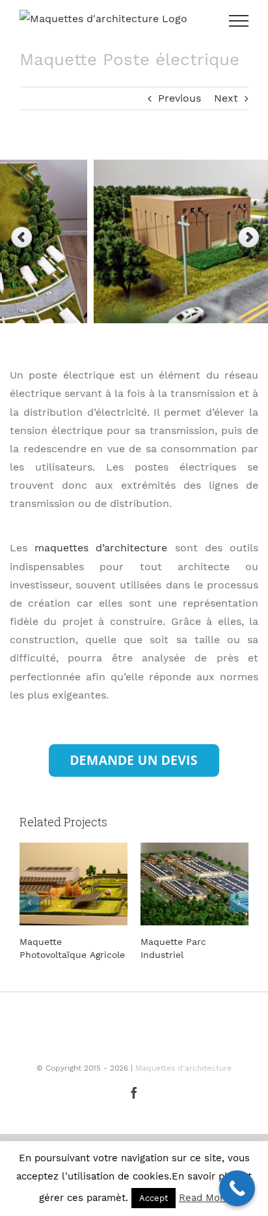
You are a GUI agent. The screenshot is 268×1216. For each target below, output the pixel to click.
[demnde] (134, 749)
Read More (204, 1198)
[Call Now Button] (237, 1188)
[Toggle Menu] (238, 21)
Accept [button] (153, 1198)
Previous (179, 98)
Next (226, 98)
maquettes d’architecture (100, 548)
